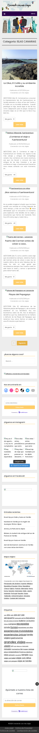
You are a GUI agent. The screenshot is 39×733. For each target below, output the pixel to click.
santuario (11, 655)
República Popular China (13, 586)
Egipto (12, 588)
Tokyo (31, 655)
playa (6, 652)
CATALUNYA (30, 621)
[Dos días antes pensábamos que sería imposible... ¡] (30, 442)
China (6, 624)
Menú (33, 13)
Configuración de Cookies (27, 730)
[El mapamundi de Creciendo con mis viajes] (19, 576)
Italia (24, 591)
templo (25, 654)
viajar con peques (10, 661)
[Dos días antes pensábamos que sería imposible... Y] (19, 442)
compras (12, 624)
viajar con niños (23, 658)
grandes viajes (14, 642)
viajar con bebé (10, 658)
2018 (22, 615)
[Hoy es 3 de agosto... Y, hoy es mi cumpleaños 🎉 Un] (9, 442)
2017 (19, 615)
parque (31, 649)
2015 (12, 615)
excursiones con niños (25, 628)
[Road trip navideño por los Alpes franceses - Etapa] (30, 453)
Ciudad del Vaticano (17, 598)
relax (6, 655)
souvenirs (18, 655)
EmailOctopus (23, 412)
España (20, 593)
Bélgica (29, 583)
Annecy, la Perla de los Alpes (14, 529)
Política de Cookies (7, 730)
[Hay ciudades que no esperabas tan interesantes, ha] (9, 453)
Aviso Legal (9, 728)
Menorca (19, 646)
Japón (29, 591)
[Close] (37, 684)
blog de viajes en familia (11, 621)
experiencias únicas (15, 634)
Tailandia (7, 596)
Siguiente (22, 343)
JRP (12, 646)
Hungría (11, 591)
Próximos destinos (25, 652)
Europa (14, 627)
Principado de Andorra (12, 583)
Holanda (7, 593)
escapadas (22, 623)
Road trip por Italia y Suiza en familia (17, 517)
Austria (23, 583)
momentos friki (17, 649)
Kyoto (15, 646)
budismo (22, 621)
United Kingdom (17, 596)
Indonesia (18, 591)
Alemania (24, 588)
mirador (7, 649)
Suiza (26, 593)
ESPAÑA (7, 627)
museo (25, 649)
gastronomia (17, 638)
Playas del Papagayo (19, 294)
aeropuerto (9, 618)
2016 (15, 615)
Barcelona (30, 618)
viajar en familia (24, 661)
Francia (17, 588)
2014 (8, 615)
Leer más (19, 125)
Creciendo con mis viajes (19, 93)
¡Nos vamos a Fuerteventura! (19, 192)
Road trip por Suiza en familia (15, 540)
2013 (5, 615)
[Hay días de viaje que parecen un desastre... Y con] (19, 453)
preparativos (13, 652)
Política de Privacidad (23, 728)
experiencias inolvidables (18, 631)
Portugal (14, 593)
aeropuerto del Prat (20, 618)
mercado (25, 646)
